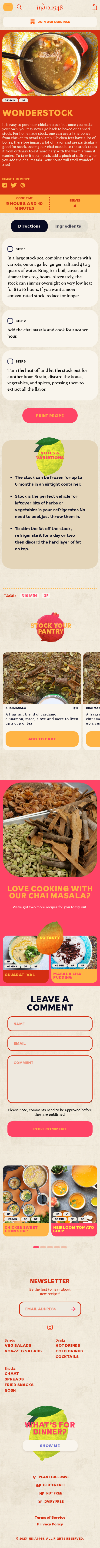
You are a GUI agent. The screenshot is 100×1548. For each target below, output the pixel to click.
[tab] (36, 1247)
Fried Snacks (19, 1384)
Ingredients (68, 226)
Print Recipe (50, 415)
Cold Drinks (69, 1350)
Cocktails (67, 1356)
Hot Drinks (68, 1345)
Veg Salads (18, 1345)
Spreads (14, 1379)
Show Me (50, 1445)
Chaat (12, 1373)
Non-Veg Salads (23, 1350)
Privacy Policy (50, 1524)
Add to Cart (42, 739)
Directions (29, 226)
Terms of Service (50, 1517)
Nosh (10, 1390)
